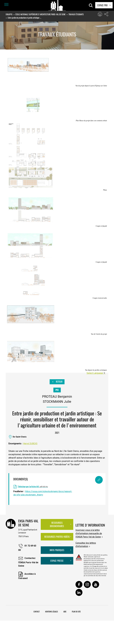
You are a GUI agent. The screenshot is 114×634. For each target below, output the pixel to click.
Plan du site (76, 611)
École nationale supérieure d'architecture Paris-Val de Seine (40, 14)
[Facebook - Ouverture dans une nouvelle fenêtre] (78, 584)
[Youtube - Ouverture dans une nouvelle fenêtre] (95, 584)
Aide (64, 611)
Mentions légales (51, 611)
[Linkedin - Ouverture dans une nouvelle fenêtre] (78, 592)
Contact (37, 611)
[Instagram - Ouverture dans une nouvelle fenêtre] (87, 584)
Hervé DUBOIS (30, 443)
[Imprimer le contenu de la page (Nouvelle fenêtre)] (100, 15)
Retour (58, 381)
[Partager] (106, 15)
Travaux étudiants (76, 14)
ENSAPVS (9, 14)
